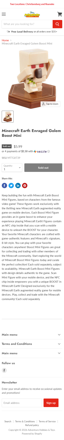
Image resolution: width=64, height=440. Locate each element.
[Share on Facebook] (4, 185)
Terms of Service (47, 421)
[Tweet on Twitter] (11, 185)
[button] (32, 151)
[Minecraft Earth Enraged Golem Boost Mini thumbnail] (7, 116)
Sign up (51, 402)
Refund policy (32, 425)
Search (7, 421)
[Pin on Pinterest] (24, 185)
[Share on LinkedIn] (18, 185)
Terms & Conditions (25, 421)
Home (5, 40)
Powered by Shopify (32, 433)
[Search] (57, 24)
